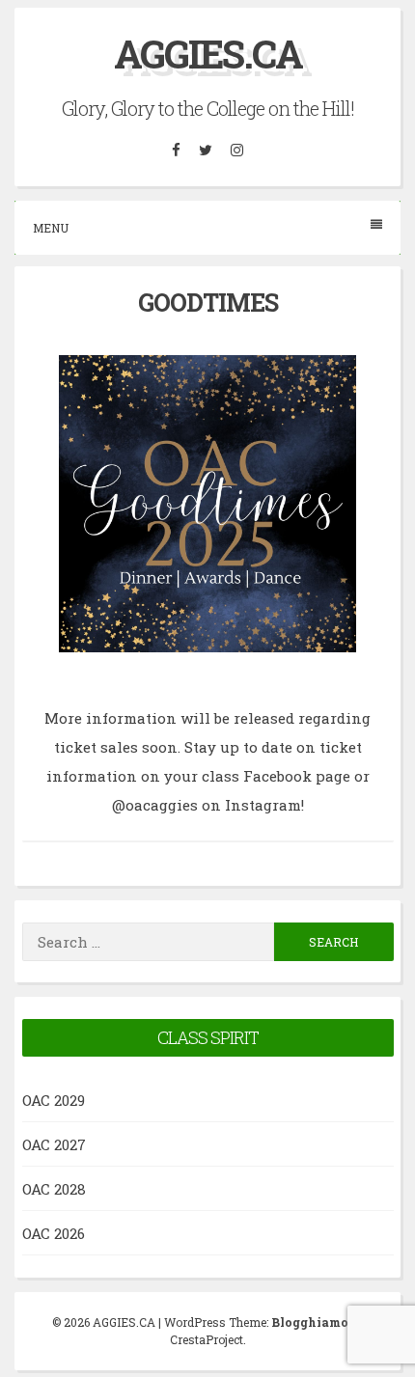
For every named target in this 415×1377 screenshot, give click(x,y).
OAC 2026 (53, 1233)
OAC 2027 (54, 1144)
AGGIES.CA (208, 53)
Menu (51, 227)
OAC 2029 (53, 1100)
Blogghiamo (309, 1322)
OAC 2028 (54, 1188)
